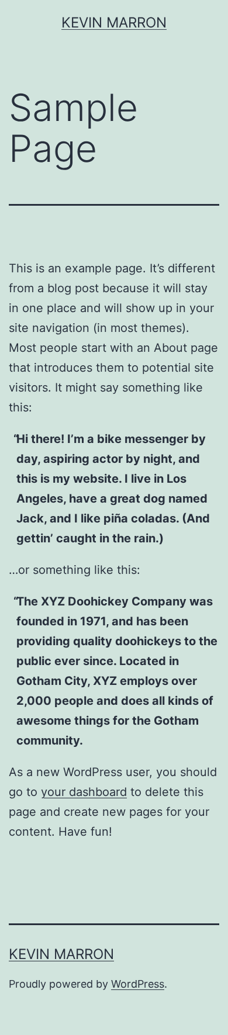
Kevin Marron (114, 22)
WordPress (137, 984)
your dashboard (84, 792)
